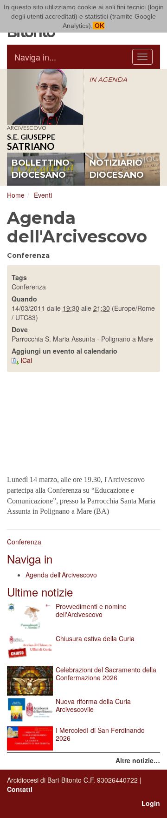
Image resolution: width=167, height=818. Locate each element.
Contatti (19, 789)
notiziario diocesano (117, 169)
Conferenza (24, 541)
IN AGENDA (108, 79)
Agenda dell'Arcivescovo (61, 574)
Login (150, 803)
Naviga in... (35, 57)
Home (16, 195)
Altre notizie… (138, 760)
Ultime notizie (40, 591)
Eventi (43, 195)
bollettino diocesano (41, 169)
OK (98, 25)
